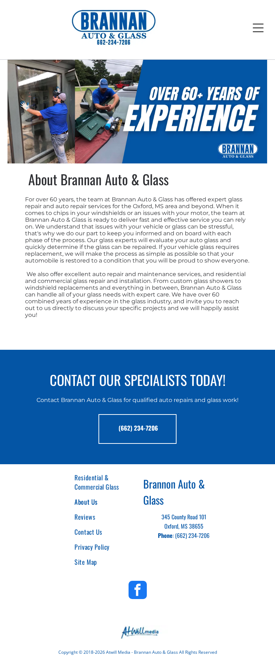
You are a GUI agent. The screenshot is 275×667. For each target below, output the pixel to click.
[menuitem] (101, 482)
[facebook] (138, 591)
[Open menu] (258, 28)
